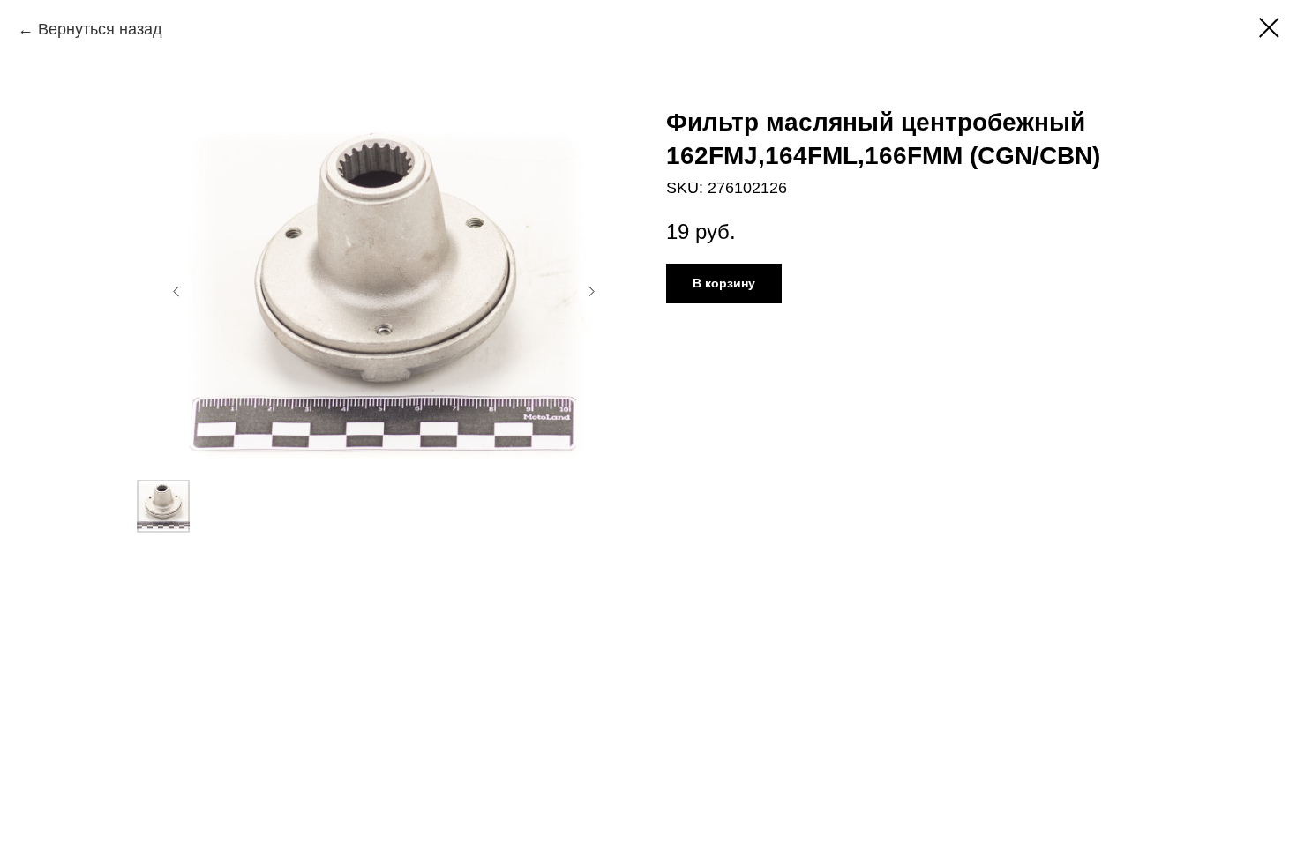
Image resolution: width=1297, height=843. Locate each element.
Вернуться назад (100, 29)
